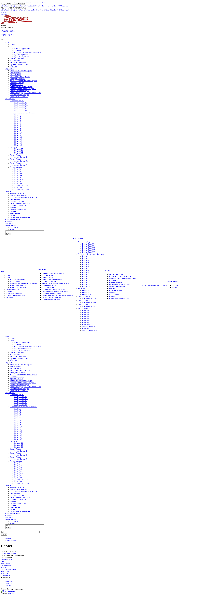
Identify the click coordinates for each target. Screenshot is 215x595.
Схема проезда (4, 13)
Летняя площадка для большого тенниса (25, 93)
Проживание (10, 99)
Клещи (12, 229)
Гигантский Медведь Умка (20, 203)
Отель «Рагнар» (16, 155)
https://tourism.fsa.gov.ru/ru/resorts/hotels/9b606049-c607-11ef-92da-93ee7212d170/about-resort (35, 6)
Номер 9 (17, 131)
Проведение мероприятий (20, 217)
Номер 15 (18, 143)
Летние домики (16, 167)
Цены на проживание (22, 55)
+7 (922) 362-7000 (7, 35)
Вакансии (13, 67)
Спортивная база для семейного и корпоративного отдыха (23, 2)
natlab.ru (11, 593)
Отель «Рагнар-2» (17, 159)
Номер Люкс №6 (20, 111)
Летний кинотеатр (17, 83)
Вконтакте (9, 581)
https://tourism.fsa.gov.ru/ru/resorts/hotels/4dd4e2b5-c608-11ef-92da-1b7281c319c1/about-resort (35, 10)
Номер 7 (17, 127)
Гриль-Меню (15, 199)
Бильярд (13, 207)
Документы (5, 575)
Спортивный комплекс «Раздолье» (23, 89)
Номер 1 (17, 115)
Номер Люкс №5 (20, 109)
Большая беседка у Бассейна (20, 195)
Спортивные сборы (12, 219)
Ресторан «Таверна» (17, 79)
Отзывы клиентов (17, 59)
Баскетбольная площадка (19, 95)
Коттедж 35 (18, 149)
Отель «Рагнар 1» (21, 157)
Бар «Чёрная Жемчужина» (20, 77)
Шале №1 (18, 169)
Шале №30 (18, 183)
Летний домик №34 (21, 189)
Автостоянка (19, 50)
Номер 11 (18, 135)
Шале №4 (18, 175)
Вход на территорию (22, 48)
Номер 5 (17, 123)
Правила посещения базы (19, 65)
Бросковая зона (15, 73)
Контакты (9, 223)
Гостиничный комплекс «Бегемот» (23, 113)
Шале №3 (18, 173)
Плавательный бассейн (19, 97)
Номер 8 (17, 129)
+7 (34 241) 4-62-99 (8, 31)
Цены (12, 46)
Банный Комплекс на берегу (21, 71)
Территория (9, 69)
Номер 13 (18, 139)
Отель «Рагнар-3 (20, 165)
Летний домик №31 (21, 185)
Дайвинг (13, 211)
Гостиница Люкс (17, 101)
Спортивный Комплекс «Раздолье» (27, 52)
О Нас (12, 44)
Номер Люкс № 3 (21, 105)
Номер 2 (17, 117)
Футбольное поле (16, 85)
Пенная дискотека (17, 201)
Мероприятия (6, 571)
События (8, 221)
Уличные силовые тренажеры (21, 87)
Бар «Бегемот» (15, 75)
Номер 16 (18, 145)
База (7, 42)
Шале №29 (18, 181)
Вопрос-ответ (15, 61)
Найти (8, 234)
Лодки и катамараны (18, 205)
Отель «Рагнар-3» (17, 163)
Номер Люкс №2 (20, 107)
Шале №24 (18, 179)
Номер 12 (18, 137)
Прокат (12, 215)
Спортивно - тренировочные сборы (23, 197)
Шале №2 (18, 171)
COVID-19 (14, 227)
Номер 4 (17, 121)
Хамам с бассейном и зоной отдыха (23, 81)
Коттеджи (14, 147)
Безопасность (10, 225)
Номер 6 (17, 125)
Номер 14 (18, 141)
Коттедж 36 (18, 151)
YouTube (8, 585)
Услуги (8, 191)
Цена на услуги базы (22, 57)
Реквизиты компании (18, 63)
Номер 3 (17, 119)
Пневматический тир (18, 209)
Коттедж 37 (18, 153)
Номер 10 (18, 133)
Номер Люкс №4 (20, 103)
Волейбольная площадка (19, 91)
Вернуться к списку (8, 553)
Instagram (8, 583)
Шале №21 (18, 177)
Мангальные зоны (17, 193)
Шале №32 (18, 187)
